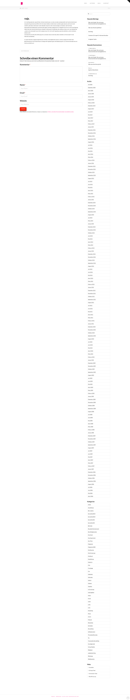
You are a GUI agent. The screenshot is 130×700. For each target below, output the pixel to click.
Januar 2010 (91, 360)
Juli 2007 (90, 450)
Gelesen (90, 583)
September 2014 (92, 211)
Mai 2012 (90, 275)
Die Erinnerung (91, 553)
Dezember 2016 (91, 130)
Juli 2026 (90, 84)
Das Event (90, 535)
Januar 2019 (91, 96)
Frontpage (90, 568)
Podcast (90, 619)
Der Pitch (90, 541)
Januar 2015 (91, 199)
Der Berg (90, 31)
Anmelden (91, 667)
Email (22, 93)
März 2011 (90, 317)
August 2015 (91, 178)
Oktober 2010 (91, 332)
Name (23, 85)
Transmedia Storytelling (93, 641)
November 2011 (92, 293)
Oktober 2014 (91, 208)
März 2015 (90, 193)
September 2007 (92, 444)
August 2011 (91, 302)
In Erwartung (91, 589)
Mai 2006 (90, 493)
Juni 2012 (90, 272)
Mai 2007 (90, 457)
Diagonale (90, 544)
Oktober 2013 (91, 232)
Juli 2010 (90, 342)
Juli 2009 (90, 378)
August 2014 (91, 214)
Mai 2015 (90, 187)
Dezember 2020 (91, 87)
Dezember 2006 (91, 472)
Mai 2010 (90, 348)
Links (89, 604)
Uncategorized (91, 644)
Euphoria (90, 562)
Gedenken (90, 574)
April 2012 (90, 278)
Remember (90, 622)
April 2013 (90, 242)
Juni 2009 (90, 381)
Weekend (90, 650)
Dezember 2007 (91, 435)
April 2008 (90, 423)
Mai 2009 (90, 384)
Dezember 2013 (91, 226)
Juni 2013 (90, 235)
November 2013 (92, 229)
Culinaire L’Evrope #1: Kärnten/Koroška (98, 35)
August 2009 (91, 375)
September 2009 (92, 372)
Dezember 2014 (91, 202)
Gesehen (90, 586)
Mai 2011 (90, 311)
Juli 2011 (90, 305)
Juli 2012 (90, 269)
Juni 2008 (90, 417)
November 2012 (92, 257)
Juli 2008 (90, 414)
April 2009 (90, 387)
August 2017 (91, 108)
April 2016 (90, 154)
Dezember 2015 (91, 166)
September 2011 (92, 299)
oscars (89, 616)
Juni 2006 (90, 490)
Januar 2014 (91, 223)
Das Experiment (91, 538)
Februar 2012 (91, 284)
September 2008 (92, 408)
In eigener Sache (92, 39)
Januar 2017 (91, 126)
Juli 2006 (90, 487)
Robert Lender (92, 48)
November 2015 (92, 169)
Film (89, 565)
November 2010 (92, 329)
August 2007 (91, 447)
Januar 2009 (91, 396)
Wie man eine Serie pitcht (94, 64)
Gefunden (90, 577)
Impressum (58, 696)
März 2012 (90, 281)
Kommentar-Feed (93, 673)
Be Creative (90, 510)
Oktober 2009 (91, 369)
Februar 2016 (91, 160)
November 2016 (92, 133)
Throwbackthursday (92, 635)
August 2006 (91, 484)
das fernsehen (25, 51)
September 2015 (92, 175)
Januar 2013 (91, 251)
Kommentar (25, 64)
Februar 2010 (91, 357)
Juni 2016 (90, 148)
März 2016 (90, 157)
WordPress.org (92, 676)
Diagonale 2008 (91, 547)
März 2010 (90, 354)
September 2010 (92, 335)
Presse (53, 696)
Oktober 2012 (91, 260)
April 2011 (90, 314)
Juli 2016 (90, 145)
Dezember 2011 (91, 290)
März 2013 (90, 245)
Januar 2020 (91, 93)
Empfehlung (91, 559)
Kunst (89, 598)
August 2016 (91, 142)
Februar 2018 (91, 102)
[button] (128, 1)
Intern (89, 595)
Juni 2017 (90, 111)
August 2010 (91, 338)
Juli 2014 (90, 217)
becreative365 (91, 519)
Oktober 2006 (91, 478)
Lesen (89, 601)
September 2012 (92, 263)
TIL (88, 638)
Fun (89, 571)
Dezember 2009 (91, 363)
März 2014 (90, 220)
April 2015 (90, 190)
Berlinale (90, 525)
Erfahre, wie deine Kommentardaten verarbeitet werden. (61, 111)
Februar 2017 (91, 123)
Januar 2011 (91, 323)
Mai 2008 (90, 420)
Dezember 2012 (91, 254)
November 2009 (92, 366)
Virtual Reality (91, 647)
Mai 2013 (90, 239)
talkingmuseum (91, 631)
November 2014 (92, 205)
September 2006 (92, 481)
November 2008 (92, 402)
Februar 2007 (91, 466)
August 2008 (91, 411)
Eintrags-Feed (92, 670)
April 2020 (90, 90)
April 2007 (90, 460)
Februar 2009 (91, 393)
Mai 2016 (90, 151)
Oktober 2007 (91, 441)
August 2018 (91, 99)
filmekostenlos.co (93, 73)
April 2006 (90, 496)
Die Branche (91, 550)
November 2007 (92, 438)
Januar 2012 (91, 287)
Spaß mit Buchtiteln (93, 70)
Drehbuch (90, 556)
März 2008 (90, 426)
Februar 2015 (91, 196)
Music (89, 613)
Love (89, 607)
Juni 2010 (90, 345)
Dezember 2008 (91, 399)
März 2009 (90, 390)
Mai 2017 (90, 114)
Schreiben (90, 625)
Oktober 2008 (91, 405)
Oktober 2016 (91, 136)
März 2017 (90, 120)
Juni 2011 (90, 308)
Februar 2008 (91, 429)
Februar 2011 (91, 320)
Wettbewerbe (91, 659)
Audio (89, 504)
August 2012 (91, 266)
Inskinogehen (91, 592)
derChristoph (92, 55)
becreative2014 (91, 513)
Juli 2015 (90, 181)
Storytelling (90, 628)
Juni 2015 (90, 184)
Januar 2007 (91, 469)
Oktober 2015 (91, 172)
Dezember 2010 (91, 326)
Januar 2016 (91, 163)
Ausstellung (91, 507)
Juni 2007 (90, 454)
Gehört (89, 580)
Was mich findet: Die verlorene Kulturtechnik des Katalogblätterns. (97, 23)
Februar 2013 (91, 248)
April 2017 (90, 117)
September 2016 (92, 139)
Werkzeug (90, 656)
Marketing (90, 610)
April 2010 (90, 351)
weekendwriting (92, 653)
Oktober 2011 (91, 296)
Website (23, 101)
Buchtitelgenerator (92, 532)
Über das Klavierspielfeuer (95, 27)
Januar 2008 (91, 432)
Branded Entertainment (93, 529)
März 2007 (90, 463)
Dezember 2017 (91, 105)
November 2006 (92, 475)
